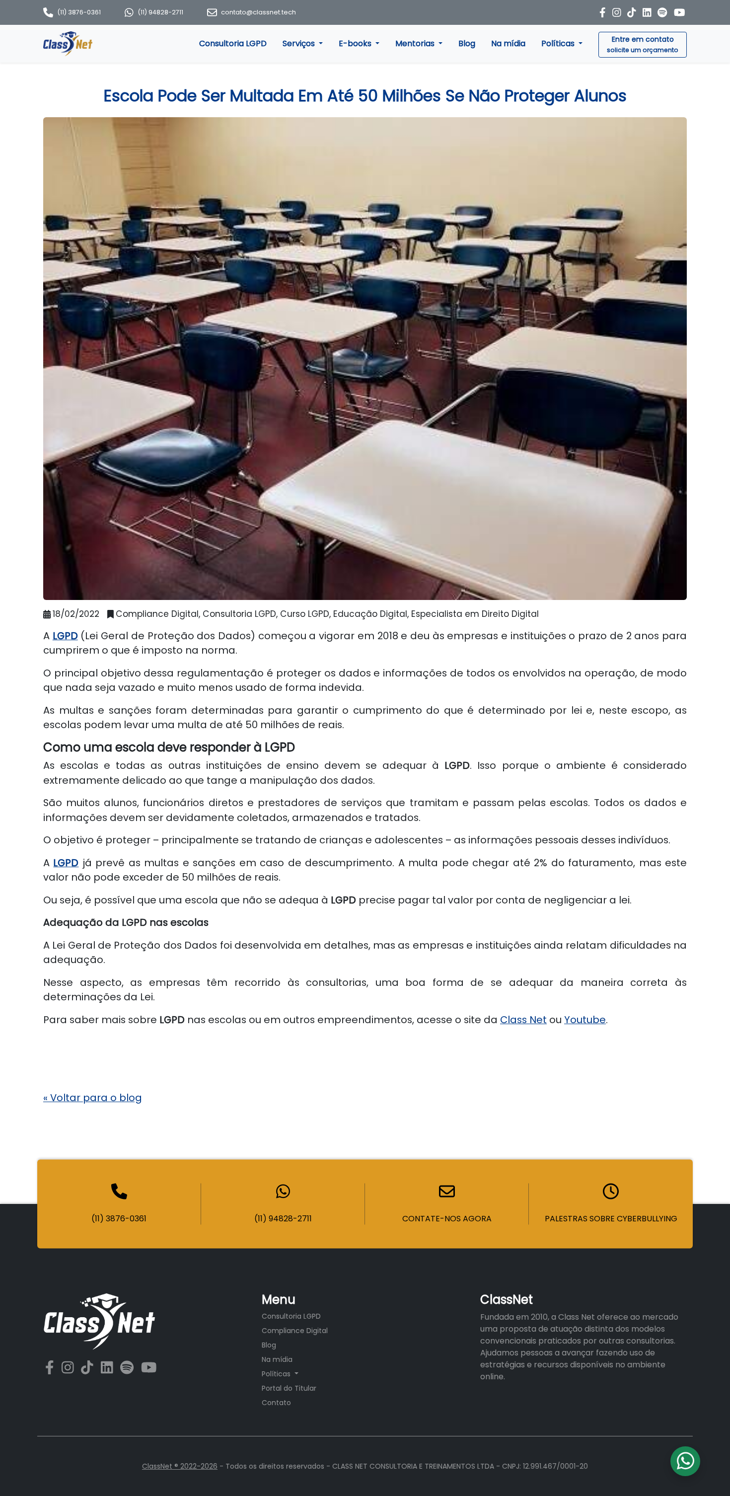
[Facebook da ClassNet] (603, 12)
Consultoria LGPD (233, 43)
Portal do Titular (289, 1388)
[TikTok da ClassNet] (633, 12)
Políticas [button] (559, 43)
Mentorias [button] (416, 43)
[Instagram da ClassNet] (618, 12)
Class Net (523, 1020)
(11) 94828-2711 (160, 12)
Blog (466, 43)
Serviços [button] (300, 43)
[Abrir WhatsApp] (705, 1471)
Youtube (585, 1020)
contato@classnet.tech (258, 12)
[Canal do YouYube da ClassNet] (679, 12)
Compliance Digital (295, 1331)
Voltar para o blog (92, 1098)
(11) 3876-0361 (79, 12)
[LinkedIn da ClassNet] (648, 12)
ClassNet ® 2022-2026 (180, 1466)
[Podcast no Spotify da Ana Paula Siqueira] (663, 12)
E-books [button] (356, 43)
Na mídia (508, 43)
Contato (276, 1403)
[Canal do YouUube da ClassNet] (149, 1368)
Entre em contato (642, 44)
